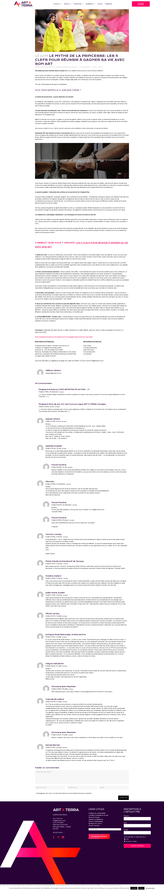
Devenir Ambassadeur (96, 821)
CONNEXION (108, 4)
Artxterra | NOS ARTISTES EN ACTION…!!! (69, 389)
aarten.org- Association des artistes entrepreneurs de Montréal (55, 354)
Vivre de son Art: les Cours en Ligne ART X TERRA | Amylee (77, 404)
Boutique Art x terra (95, 823)
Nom (125, 823)
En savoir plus (150, 888)
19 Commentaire (84, 67)
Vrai (127, 839)
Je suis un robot (131, 841)
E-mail (126, 830)
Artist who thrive (88, 350)
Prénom (126, 816)
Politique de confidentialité (97, 813)
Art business (87, 354)
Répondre (57, 406)
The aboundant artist (90, 348)
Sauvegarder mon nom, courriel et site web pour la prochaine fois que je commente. (64, 793)
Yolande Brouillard (55, 699)
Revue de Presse (94, 817)
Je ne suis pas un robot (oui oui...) (135, 837)
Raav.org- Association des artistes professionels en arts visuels (55, 352)
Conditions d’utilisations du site (98, 815)
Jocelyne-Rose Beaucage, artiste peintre (66, 635)
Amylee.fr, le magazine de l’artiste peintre (48, 348)
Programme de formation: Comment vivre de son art (52, 345)
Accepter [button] (133, 888)
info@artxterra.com (98, 509)
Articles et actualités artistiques (59, 67)
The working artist (89, 352)
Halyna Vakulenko (55, 664)
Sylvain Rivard (53, 419)
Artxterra (75, 67)
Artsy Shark (87, 345)
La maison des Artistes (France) (45, 356)
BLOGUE (100, 4)
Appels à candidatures (96, 819)
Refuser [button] (141, 888)
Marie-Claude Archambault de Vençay (65, 561)
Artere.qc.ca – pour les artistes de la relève (49, 350)
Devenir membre (94, 825)
